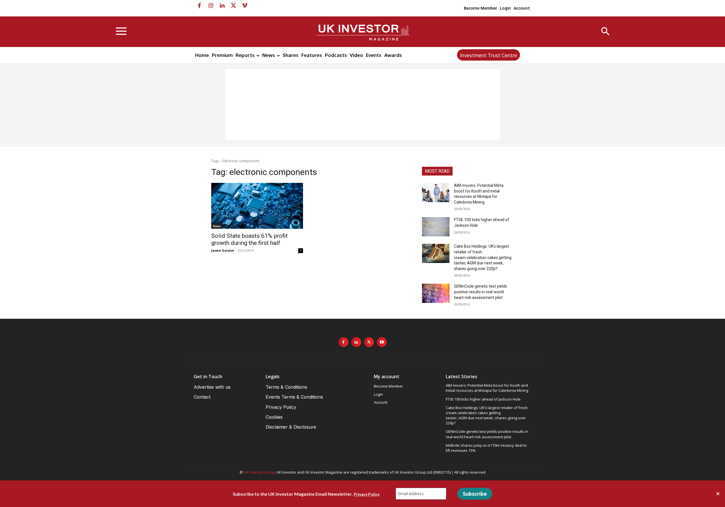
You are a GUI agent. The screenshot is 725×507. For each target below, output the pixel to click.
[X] (233, 5)
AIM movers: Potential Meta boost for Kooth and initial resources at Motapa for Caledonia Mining (487, 388)
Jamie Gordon (222, 250)
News (217, 226)
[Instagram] (210, 5)
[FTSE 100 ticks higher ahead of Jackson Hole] (435, 226)
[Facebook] (199, 5)
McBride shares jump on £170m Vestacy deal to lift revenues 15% (486, 448)
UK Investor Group (260, 472)
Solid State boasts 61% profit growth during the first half (249, 239)
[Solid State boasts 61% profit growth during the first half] (257, 206)
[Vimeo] (244, 5)
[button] (605, 32)
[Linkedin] (222, 5)
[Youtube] (382, 342)
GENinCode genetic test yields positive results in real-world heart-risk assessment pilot (480, 292)
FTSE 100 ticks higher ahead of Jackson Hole (483, 399)
